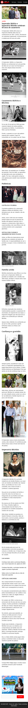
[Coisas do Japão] (5, 2)
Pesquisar (20, 696)
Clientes (20, 2)
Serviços (14, 2)
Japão (4, 21)
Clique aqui (13, 662)
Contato (25, 2)
